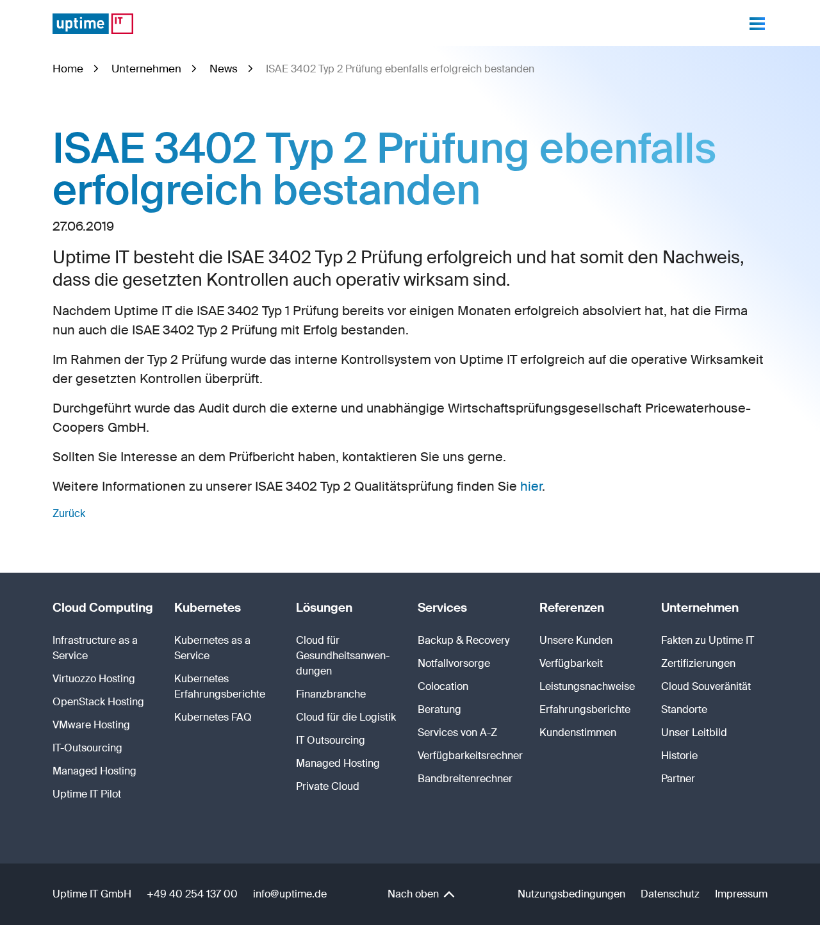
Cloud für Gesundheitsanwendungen (343, 656)
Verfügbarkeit (571, 663)
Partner (678, 778)
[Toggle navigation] (757, 24)
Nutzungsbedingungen (571, 894)
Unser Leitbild (694, 732)
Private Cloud (327, 786)
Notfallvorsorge (454, 663)
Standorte (684, 709)
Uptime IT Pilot (87, 794)
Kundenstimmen (577, 732)
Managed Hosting (94, 771)
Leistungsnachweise (587, 686)
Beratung (439, 709)
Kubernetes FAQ (213, 717)
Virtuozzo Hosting (94, 678)
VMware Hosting (91, 725)
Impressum (741, 894)
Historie (679, 755)
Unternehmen (146, 68)
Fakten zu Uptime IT (707, 640)
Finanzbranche (331, 694)
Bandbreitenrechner (465, 778)
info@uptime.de (290, 894)
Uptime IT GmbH (92, 894)
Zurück (69, 513)
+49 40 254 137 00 (192, 894)
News (223, 68)
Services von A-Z (457, 732)
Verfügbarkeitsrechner (470, 755)
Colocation (443, 686)
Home (68, 68)
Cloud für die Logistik (346, 717)
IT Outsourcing (330, 740)
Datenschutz (670, 894)
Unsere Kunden (575, 640)
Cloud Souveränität (706, 686)
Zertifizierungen (698, 663)
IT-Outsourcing (87, 748)
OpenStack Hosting (98, 701)
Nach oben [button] (414, 894)
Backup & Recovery (463, 640)
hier (531, 486)
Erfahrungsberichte (584, 709)
